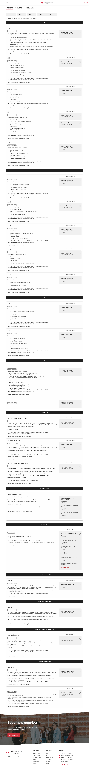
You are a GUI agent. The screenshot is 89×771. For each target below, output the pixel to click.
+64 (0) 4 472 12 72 (66, 753)
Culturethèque (49, 757)
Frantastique (36, 761)
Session (22, 14)
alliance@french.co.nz (67, 755)
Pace (52, 14)
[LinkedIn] (65, 764)
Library (47, 755)
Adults (10, 8)
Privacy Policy (36, 766)
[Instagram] (67, 764)
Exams (34, 759)
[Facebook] (60, 764)
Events (47, 753)
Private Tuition (36, 755)
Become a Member (12, 734)
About (47, 763)
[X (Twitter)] (62, 764)
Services (48, 761)
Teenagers (30, 8)
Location (32, 14)
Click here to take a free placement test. (27, 18)
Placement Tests (37, 757)
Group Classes (36, 753)
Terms (34, 763)
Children (19, 8)
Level (12, 14)
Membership (49, 759)
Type (42, 14)
